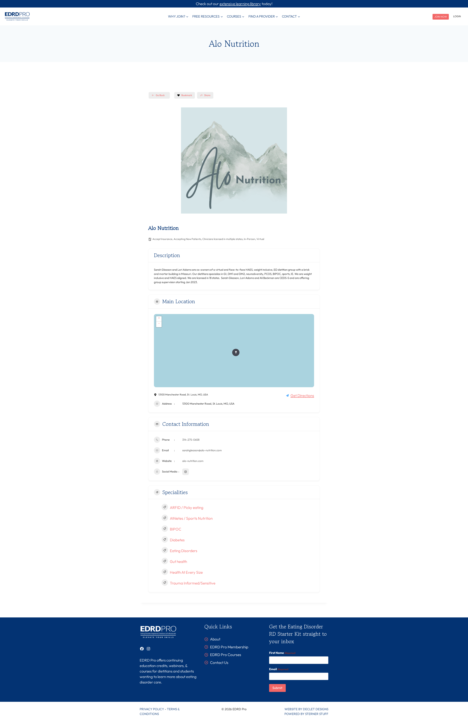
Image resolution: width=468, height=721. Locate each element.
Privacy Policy (152, 709)
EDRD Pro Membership (229, 647)
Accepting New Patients (187, 239)
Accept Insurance (162, 239)
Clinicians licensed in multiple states (222, 239)
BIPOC (175, 529)
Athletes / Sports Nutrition (191, 518)
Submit (277, 688)
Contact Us (219, 662)
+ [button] (159, 318)
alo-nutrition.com (192, 461)
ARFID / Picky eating (186, 507)
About (215, 639)
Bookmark (186, 95)
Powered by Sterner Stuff (306, 714)
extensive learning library (240, 3)
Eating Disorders (183, 550)
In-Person (249, 239)
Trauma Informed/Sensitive (192, 583)
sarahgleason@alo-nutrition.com (202, 450)
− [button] (159, 323)
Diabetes (177, 539)
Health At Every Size (186, 572)
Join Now (440, 16)
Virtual (260, 239)
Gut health (178, 561)
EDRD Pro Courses (225, 654)
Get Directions (302, 395)
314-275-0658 (190, 439)
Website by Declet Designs (306, 709)
